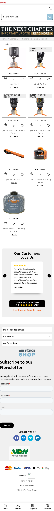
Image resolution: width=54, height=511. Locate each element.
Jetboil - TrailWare (13, 179)
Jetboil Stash (13, 84)
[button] (18, 507)
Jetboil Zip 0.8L (40, 84)
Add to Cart (14, 74)
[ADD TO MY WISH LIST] (22, 79)
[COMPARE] (14, 79)
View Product (40, 74)
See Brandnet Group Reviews (27, 310)
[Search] (50, 17)
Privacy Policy (27, 481)
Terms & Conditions (27, 485)
